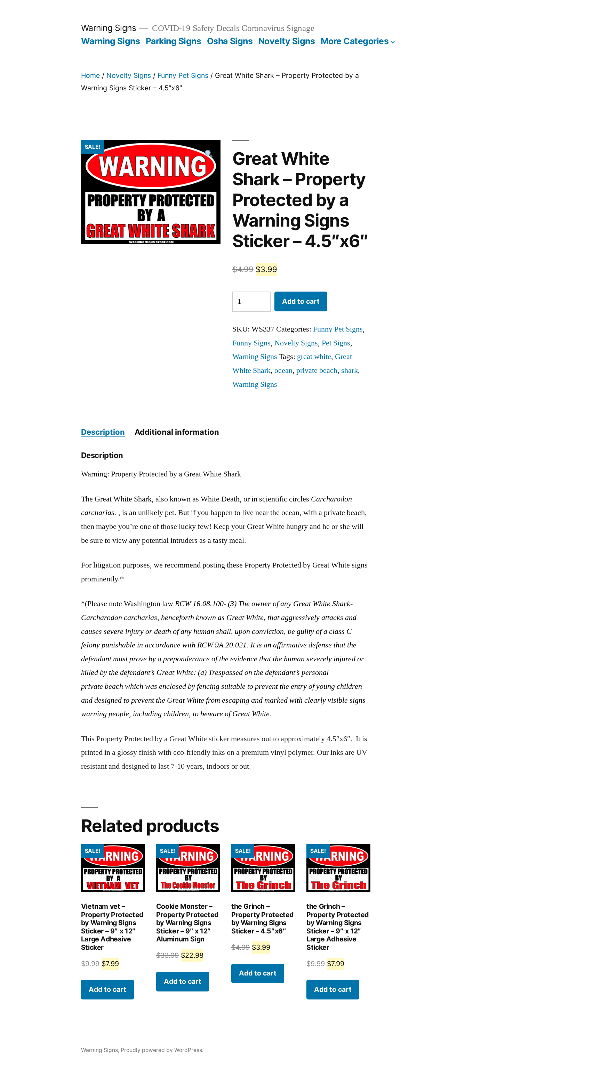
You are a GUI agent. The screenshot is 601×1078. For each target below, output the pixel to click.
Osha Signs (230, 41)
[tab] (103, 432)
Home (90, 75)
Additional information (177, 431)
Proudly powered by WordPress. (162, 1050)
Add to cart (301, 301)
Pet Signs (336, 343)
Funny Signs (251, 343)
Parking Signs (173, 41)
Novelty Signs (286, 41)
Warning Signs (108, 28)
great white (314, 356)
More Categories (355, 41)
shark (349, 370)
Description (103, 431)
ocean (283, 370)
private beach (316, 370)
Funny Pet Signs (183, 75)
